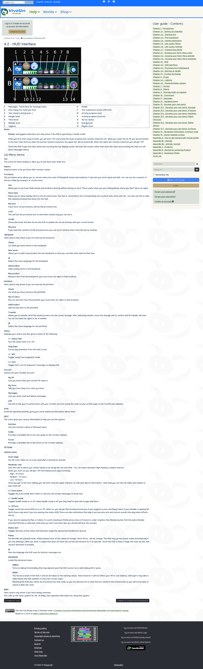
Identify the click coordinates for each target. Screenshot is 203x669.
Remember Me (162, 175)
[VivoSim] (13, 11)
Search (37, 644)
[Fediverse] (109, 1)
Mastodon (118, 665)
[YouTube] (104, 1)
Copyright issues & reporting (47, 636)
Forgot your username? (165, 196)
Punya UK (48, 665)
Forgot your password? (165, 192)
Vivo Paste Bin (40, 655)
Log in (176, 186)
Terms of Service (41, 632)
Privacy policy (40, 628)
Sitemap (38, 648)
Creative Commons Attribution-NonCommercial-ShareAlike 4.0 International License (91, 610)
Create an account (17, 32)
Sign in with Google (176, 180)
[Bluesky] (114, 1)
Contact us (39, 640)
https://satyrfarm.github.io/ (45, 613)
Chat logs (38, 651)
